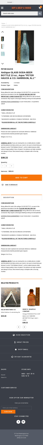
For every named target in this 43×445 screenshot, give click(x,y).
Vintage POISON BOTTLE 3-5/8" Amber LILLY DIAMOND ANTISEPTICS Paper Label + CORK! (31, 317)
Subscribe (8, 412)
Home (3, 23)
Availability (5, 82)
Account (9, 2)
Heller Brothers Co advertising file (10, 312)
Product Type (5, 85)
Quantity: (4, 162)
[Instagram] (23, 422)
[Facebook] (18, 422)
